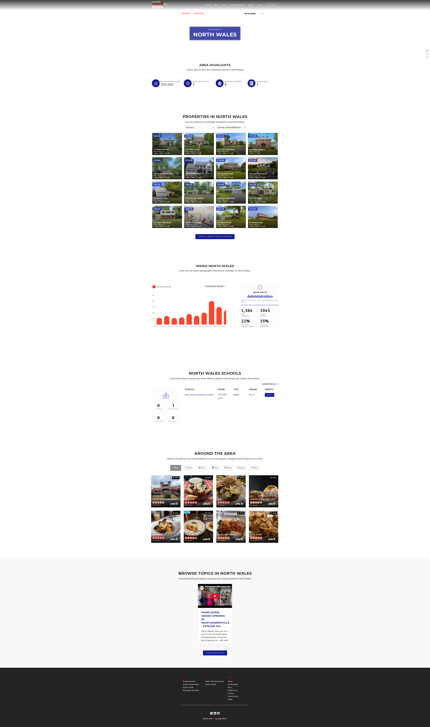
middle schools (158, 421)
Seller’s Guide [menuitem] (210, 684)
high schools (173, 421)
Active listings (262, 81)
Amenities (225, 13)
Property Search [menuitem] (189, 681)
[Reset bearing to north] (427, 57)
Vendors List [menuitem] (232, 690)
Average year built (263, 315)
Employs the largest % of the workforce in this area (259, 301)
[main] (215, 334)
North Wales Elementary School (199, 395)
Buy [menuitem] (216, 5)
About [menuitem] (251, 5)
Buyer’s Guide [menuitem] (188, 687)
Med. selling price (170, 81)
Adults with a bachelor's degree (247, 325)
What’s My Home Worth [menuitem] (214, 681)
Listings (185, 13)
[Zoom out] (427, 54)
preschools (158, 408)
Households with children (264, 325)
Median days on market (233, 81)
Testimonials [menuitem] (233, 684)
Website (269, 395)
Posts (237, 13)
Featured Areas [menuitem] (238, 5)
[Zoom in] (427, 50)
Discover (173, 13)
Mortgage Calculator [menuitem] (191, 690)
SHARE (176, 477)
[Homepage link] (159, 5)
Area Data (198, 13)
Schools (212, 13)
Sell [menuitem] (224, 5)
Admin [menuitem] (230, 699)
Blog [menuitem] (260, 5)
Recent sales (201, 81)
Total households (245, 315)
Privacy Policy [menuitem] (233, 696)
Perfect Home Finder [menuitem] (191, 684)
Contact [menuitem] (273, 5)
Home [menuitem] (209, 5)
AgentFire (222, 719)
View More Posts (215, 653)
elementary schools (173, 408)
